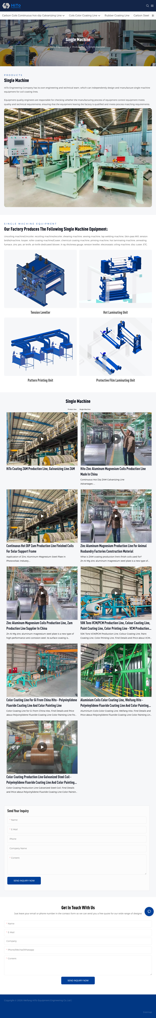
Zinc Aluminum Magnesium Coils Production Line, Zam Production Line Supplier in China (39, 625)
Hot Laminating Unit (115, 312)
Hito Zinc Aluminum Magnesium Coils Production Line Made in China (113, 471)
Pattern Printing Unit (40, 380)
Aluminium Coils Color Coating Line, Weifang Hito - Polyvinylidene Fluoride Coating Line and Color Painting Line (114, 703)
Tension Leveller (40, 312)
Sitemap (147, 1012)
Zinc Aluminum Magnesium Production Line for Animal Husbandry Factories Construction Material (113, 548)
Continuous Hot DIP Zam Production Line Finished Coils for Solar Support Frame (40, 548)
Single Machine (97, 47)
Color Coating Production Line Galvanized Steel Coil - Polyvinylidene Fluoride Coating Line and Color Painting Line (40, 780)
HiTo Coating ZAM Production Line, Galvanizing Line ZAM (40, 468)
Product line (78, 47)
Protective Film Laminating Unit (115, 380)
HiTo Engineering (60, 47)
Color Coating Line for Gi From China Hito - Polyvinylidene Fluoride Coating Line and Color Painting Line (41, 703)
